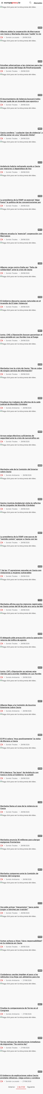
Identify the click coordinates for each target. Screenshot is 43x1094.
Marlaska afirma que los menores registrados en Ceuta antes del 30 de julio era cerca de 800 (21, 605)
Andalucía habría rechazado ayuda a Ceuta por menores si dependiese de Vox (20, 167)
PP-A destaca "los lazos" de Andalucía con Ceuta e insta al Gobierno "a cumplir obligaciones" (19, 773)
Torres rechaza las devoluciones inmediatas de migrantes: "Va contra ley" (20, 1043)
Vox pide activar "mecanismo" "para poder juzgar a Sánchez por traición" (19, 908)
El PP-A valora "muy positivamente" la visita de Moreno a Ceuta (20, 740)
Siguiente (31, 1087)
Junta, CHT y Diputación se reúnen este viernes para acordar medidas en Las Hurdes (20, 672)
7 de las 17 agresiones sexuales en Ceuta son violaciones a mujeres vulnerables (20, 571)
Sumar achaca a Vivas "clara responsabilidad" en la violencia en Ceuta (21, 942)
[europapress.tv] (12, 3)
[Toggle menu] (2, 3)
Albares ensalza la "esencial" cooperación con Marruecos (21, 234)
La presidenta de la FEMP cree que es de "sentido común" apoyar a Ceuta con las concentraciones (18, 537)
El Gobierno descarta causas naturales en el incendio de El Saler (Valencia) (20, 302)
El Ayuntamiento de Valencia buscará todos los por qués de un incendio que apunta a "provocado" (20, 100)
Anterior (11, 1087)
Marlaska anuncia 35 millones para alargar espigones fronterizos (20, 841)
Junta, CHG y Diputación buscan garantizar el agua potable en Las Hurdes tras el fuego (21, 335)
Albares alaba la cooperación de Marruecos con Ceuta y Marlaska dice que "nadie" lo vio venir (20, 32)
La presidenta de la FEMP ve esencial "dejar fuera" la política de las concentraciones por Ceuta (20, 201)
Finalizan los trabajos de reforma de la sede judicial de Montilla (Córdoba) (20, 403)
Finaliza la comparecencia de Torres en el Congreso (19, 1009)
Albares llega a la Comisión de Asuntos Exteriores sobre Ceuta (18, 706)
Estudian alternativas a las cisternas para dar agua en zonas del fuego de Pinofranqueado (21, 66)
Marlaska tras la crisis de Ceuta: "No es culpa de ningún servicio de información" (21, 369)
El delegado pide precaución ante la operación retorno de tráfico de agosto (21, 638)
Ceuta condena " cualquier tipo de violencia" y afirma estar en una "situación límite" (21, 133)
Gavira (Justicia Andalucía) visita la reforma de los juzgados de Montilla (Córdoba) (20, 504)
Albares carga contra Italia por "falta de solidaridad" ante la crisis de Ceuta (18, 268)
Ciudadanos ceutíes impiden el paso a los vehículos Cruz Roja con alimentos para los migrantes (20, 975)
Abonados (38, 3)
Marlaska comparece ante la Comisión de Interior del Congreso (19, 874)
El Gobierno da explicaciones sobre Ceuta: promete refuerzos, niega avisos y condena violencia (20, 1076)
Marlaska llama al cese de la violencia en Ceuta (19, 807)
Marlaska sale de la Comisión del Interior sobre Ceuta (19, 470)
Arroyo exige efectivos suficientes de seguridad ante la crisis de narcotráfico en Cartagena (19, 436)
